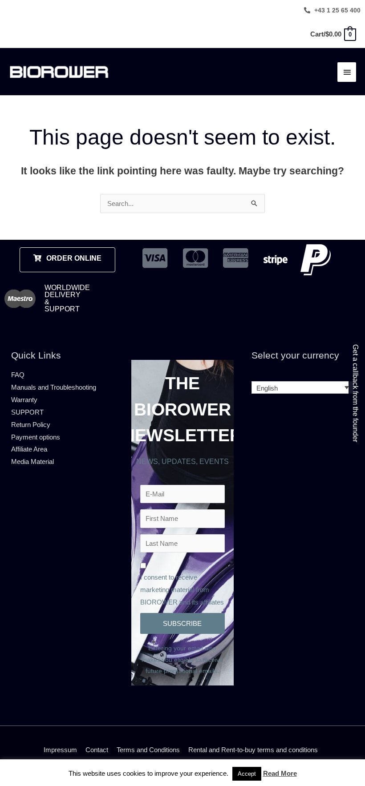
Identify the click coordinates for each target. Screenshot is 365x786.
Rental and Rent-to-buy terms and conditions (253, 750)
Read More (280, 773)
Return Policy (30, 424)
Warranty (24, 399)
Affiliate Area (29, 449)
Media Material (32, 461)
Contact (96, 750)
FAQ (17, 375)
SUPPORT (27, 412)
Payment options (35, 437)
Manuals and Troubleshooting (53, 387)
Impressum (60, 750)
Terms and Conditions (148, 750)
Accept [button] (247, 773)
